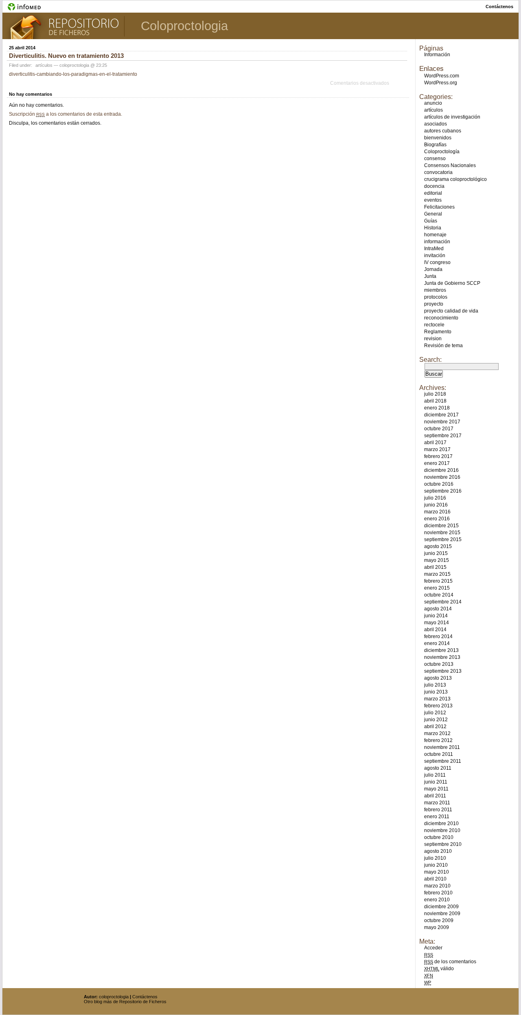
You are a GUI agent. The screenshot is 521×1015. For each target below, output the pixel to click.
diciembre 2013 (441, 650)
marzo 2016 (437, 512)
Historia (432, 228)
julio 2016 (435, 498)
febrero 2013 (438, 706)
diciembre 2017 (441, 415)
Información (437, 54)
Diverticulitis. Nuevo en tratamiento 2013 (66, 55)
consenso (435, 158)
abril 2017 (435, 442)
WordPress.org (440, 83)
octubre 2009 (438, 920)
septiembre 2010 (443, 844)
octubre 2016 (438, 484)
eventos (433, 200)
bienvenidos (437, 138)
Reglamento (437, 332)
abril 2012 (435, 726)
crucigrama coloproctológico (455, 179)
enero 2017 (437, 463)
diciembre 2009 (441, 906)
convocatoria (438, 172)
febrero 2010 (438, 893)
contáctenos (499, 6)
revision (433, 338)
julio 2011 (435, 775)
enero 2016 (437, 519)
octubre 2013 (438, 664)
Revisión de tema (443, 345)
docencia (434, 186)
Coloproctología (442, 151)
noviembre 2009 (442, 913)
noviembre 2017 (442, 422)
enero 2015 (437, 588)
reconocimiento (441, 318)
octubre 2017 (438, 429)
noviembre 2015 (442, 532)
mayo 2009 (436, 927)
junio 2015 (436, 553)
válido (439, 968)
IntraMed (434, 248)
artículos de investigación (452, 117)
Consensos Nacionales (450, 165)
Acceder (433, 948)
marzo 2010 (437, 886)
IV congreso (437, 262)
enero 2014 (437, 643)
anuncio (433, 103)
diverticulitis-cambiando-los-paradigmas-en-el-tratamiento (73, 74)
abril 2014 (435, 629)
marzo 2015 (437, 574)
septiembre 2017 (443, 435)
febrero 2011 (438, 809)
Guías (430, 221)
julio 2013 (435, 685)
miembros (435, 290)
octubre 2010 (438, 837)
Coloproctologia (184, 26)
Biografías (435, 145)
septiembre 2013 (443, 671)
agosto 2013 (438, 678)
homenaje (435, 235)
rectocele (434, 325)
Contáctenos (145, 996)
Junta (430, 276)
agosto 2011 (437, 768)
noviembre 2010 (442, 830)
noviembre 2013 (442, 657)
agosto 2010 (438, 851)
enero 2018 (437, 408)
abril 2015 (435, 567)
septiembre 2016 (443, 491)
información (437, 241)
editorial (433, 193)
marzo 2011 (437, 803)
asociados (435, 124)
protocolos (435, 297)
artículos (44, 65)
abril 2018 (435, 401)
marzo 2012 (437, 733)
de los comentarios (450, 961)
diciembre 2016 (441, 470)
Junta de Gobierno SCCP (452, 283)
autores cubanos (442, 131)
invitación (434, 255)
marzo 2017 (437, 449)
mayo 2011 (436, 789)
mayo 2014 (436, 622)
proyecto (433, 304)
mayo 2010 (436, 872)
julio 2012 (435, 713)
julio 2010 (435, 858)
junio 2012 (436, 719)
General (433, 214)
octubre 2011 (438, 754)
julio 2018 (435, 394)
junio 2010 (436, 865)
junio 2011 (435, 782)
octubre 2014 (438, 595)
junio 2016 (436, 505)
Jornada (433, 269)
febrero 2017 (438, 456)
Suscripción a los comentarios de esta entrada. (65, 114)
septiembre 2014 (443, 602)
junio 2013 (436, 692)
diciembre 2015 (441, 525)
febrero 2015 (438, 581)
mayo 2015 (436, 560)
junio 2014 (436, 616)
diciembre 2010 (441, 823)
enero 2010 (437, 900)
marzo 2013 (437, 699)
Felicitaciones (439, 207)
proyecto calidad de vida (451, 311)
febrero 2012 (438, 740)
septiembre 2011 (442, 761)
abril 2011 (435, 796)
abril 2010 (435, 879)
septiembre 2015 (443, 539)
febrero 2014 (438, 636)
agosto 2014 (438, 609)
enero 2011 (436, 816)
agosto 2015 (438, 546)
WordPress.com (441, 76)
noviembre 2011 (442, 747)
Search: (430, 359)
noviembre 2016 (442, 477)
